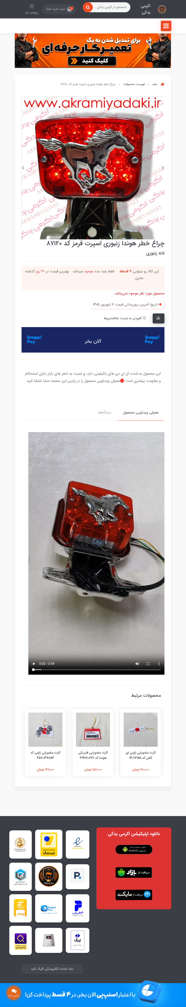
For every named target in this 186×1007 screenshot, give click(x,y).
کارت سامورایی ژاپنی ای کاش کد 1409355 (141, 755)
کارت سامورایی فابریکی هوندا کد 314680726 (93, 755)
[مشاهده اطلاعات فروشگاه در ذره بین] (21, 940)
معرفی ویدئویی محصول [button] (141, 412)
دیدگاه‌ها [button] (104, 412)
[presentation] (163, 168)
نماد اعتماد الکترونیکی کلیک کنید (52, 969)
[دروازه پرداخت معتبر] (48, 844)
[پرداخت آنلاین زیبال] (77, 940)
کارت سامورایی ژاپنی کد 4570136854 (45, 755)
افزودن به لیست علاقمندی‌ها (123, 318)
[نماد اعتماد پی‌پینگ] (77, 876)
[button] (59, 9)
